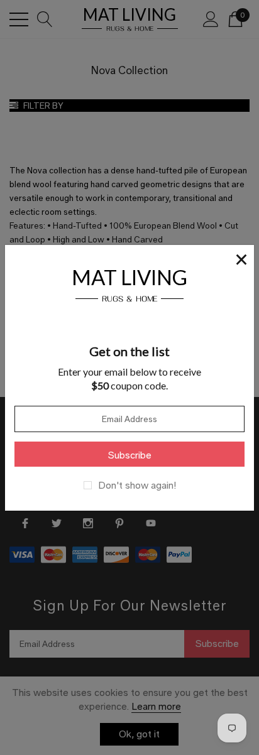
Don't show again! (137, 485)
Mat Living (129, 283)
